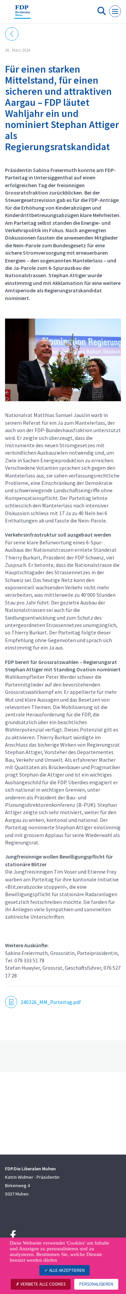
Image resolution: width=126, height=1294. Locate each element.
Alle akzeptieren (66, 1270)
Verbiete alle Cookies (42, 1284)
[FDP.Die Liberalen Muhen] (22, 14)
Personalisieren (96, 1284)
